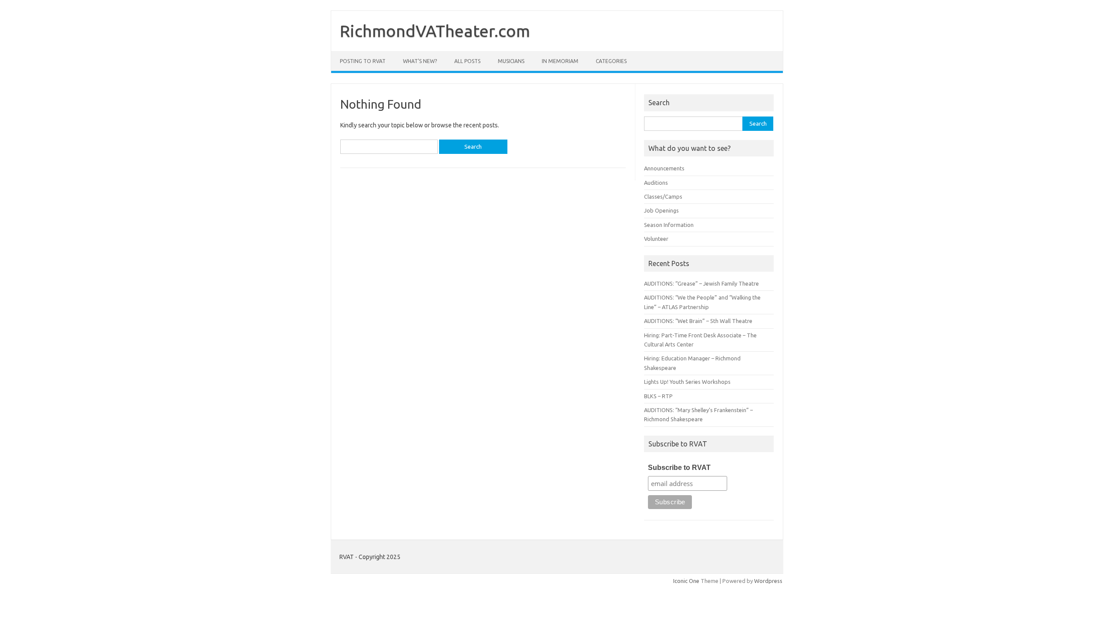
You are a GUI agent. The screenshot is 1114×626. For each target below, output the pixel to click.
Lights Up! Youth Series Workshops (687, 382)
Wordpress (768, 581)
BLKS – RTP (658, 396)
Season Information (669, 225)
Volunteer (656, 239)
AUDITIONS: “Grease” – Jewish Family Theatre (701, 283)
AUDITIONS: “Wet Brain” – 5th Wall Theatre (698, 321)
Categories (611, 61)
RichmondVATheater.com (435, 31)
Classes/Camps (663, 196)
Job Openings (661, 210)
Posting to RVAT (363, 61)
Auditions (656, 183)
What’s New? (420, 61)
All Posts (467, 61)
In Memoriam (560, 61)
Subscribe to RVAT (679, 467)
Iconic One (686, 581)
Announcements (664, 168)
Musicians (511, 61)
